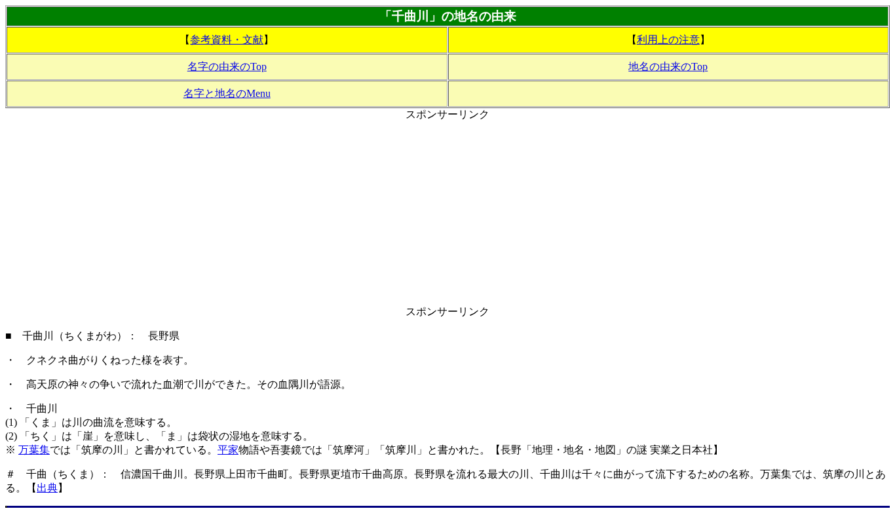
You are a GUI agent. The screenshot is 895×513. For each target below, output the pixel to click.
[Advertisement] (447, 213)
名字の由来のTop (227, 66)
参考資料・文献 (226, 39)
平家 (228, 449)
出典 (47, 487)
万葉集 (34, 449)
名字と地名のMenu (227, 93)
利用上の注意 (668, 39)
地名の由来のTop (668, 66)
